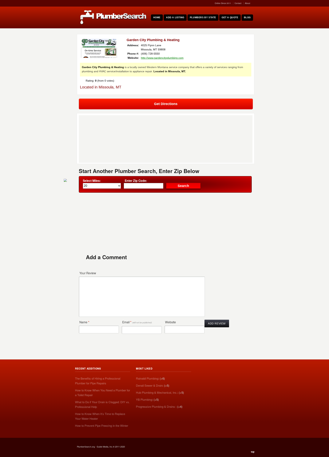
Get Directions (165, 104)
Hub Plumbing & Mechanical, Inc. (156, 392)
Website (170, 322)
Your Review (87, 273)
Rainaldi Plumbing (147, 378)
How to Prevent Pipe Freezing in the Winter (101, 426)
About (247, 3)
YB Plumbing (144, 399)
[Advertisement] (165, 223)
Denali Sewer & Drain (149, 385)
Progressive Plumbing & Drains (156, 407)
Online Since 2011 (223, 3)
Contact (238, 3)
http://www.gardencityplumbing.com (162, 57)
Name (84, 322)
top (252, 451)
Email (137, 322)
